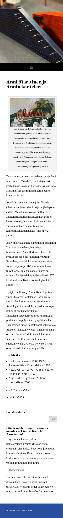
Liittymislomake (15, 470)
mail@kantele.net (17, 487)
